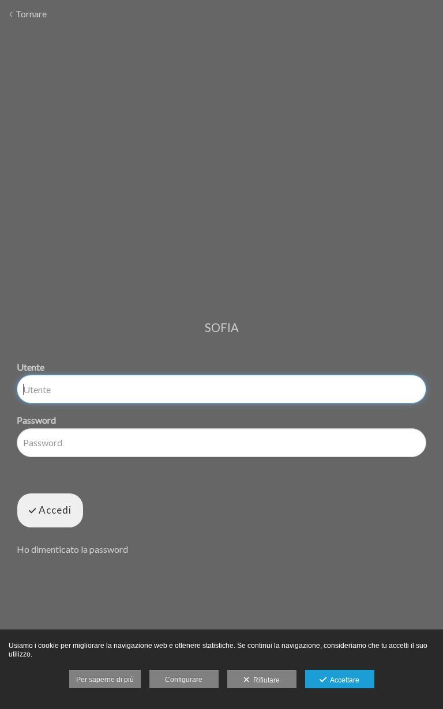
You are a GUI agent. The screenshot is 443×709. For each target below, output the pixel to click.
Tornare (30, 13)
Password (36, 419)
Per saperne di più (105, 680)
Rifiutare (265, 680)
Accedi (54, 510)
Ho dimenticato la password (72, 549)
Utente (30, 366)
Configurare (183, 680)
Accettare (342, 680)
